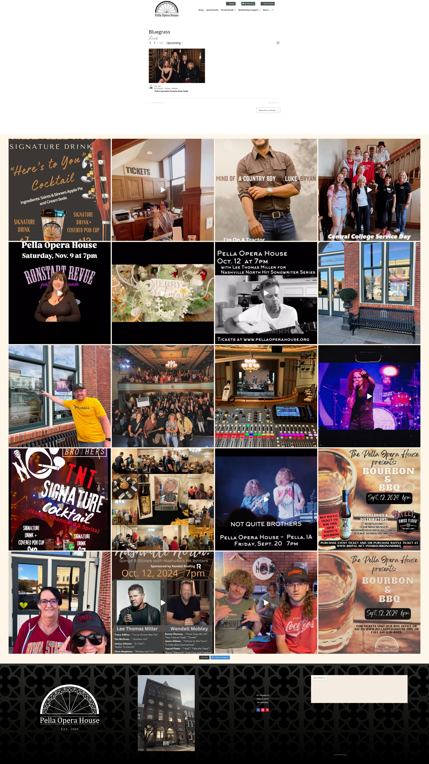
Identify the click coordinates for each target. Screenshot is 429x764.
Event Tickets (269, 4)
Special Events (212, 10)
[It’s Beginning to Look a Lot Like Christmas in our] (163, 293)
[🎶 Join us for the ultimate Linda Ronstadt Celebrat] (60, 293)
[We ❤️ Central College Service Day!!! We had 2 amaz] (369, 190)
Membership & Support (248, 10)
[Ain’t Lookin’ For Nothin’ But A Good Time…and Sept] (266, 499)
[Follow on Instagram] (263, 710)
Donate (231, 4)
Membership (249, 4)
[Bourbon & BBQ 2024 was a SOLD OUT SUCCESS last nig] (163, 499)
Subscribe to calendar (267, 110)
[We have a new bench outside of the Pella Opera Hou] (369, 293)
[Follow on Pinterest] (267, 710)
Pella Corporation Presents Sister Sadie (171, 91)
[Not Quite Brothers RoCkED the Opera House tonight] (163, 396)
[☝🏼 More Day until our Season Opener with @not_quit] (369, 396)
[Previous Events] (150, 42)
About (265, 10)
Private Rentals (227, 10)
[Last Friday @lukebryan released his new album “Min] (266, 190)
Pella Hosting (342, 755)
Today (161, 43)
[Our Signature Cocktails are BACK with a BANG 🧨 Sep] (60, 499)
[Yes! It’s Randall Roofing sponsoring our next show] (60, 396)
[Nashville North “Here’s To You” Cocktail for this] (60, 190)
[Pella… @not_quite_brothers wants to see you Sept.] (266, 603)
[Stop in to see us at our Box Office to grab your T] (163, 190)
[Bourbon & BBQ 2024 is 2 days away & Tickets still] (369, 499)
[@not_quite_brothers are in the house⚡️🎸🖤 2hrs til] (266, 396)
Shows (201, 10)
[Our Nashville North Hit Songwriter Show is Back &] (163, 603)
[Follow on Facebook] (258, 710)
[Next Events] (154, 42)
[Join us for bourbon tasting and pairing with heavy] (369, 603)
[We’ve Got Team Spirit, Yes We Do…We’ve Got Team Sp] (60, 603)
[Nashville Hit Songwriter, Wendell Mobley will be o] (266, 293)
